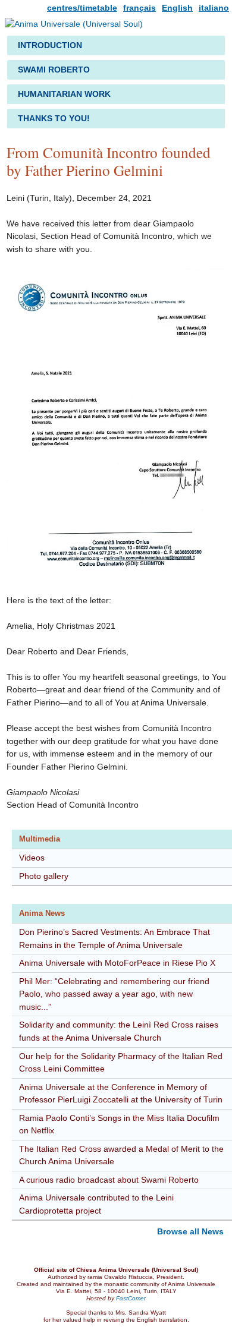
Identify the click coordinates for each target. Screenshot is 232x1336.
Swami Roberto (54, 69)
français (139, 7)
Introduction (50, 45)
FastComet (131, 1298)
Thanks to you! (54, 118)
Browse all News (190, 1231)
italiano (214, 7)
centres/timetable (82, 7)
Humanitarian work (64, 94)
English (177, 7)
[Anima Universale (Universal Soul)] (74, 26)
